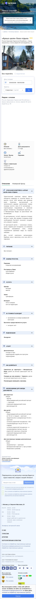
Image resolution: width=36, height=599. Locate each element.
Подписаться (29, 482)
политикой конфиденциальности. (15, 489)
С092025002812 (6, 461)
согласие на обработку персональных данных (16, 592)
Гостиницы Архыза (14, 31)
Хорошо (18, 596)
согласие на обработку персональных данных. (19, 491)
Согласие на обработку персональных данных (16, 544)
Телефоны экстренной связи (11, 525)
